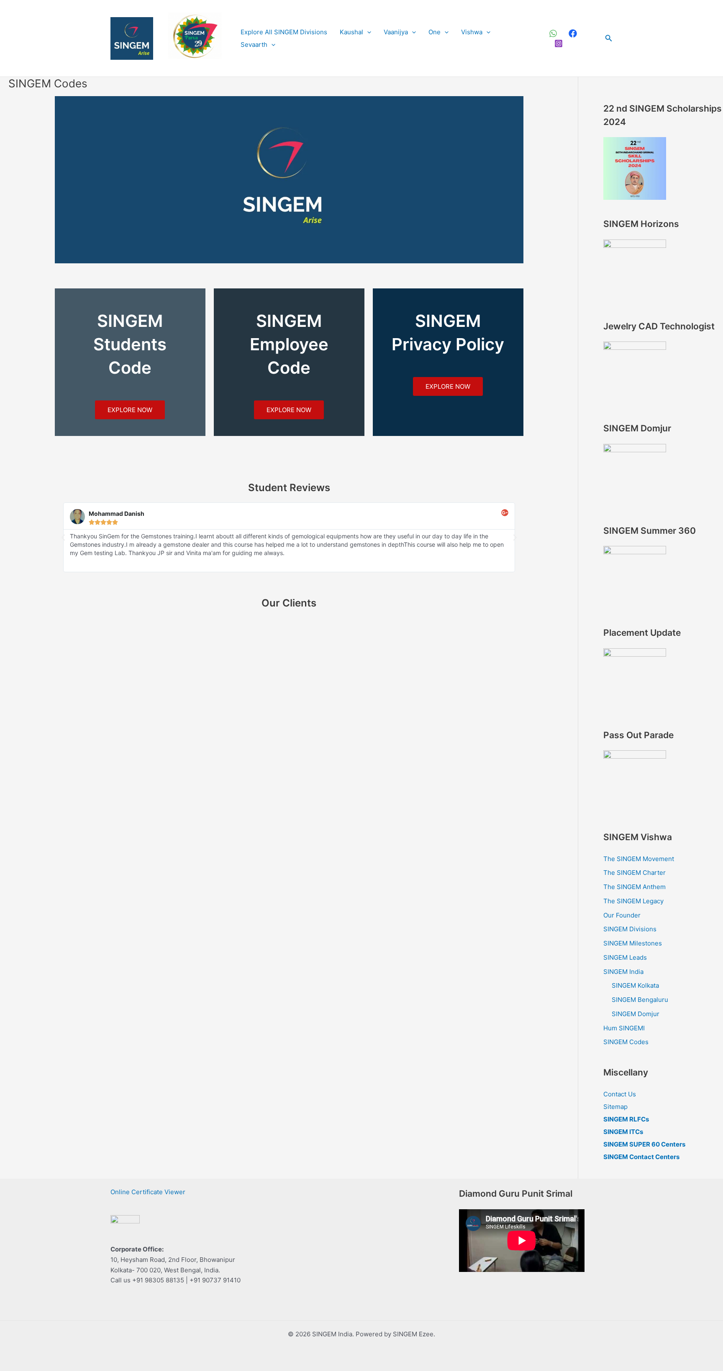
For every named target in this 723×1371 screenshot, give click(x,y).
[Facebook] (572, 33)
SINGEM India (623, 972)
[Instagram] (558, 43)
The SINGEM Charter (634, 873)
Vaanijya (396, 32)
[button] (367, 32)
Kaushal (351, 32)
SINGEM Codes (626, 1042)
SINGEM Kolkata (635, 985)
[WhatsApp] (553, 33)
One (434, 32)
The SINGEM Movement (638, 859)
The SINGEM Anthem (634, 887)
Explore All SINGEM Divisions (284, 32)
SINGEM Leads (625, 957)
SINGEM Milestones (632, 943)
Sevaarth (254, 44)
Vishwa (471, 32)
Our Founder (622, 915)
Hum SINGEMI (624, 1028)
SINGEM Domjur (635, 1014)
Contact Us (619, 1094)
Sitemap (615, 1107)
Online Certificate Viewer (147, 1192)
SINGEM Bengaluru (640, 1000)
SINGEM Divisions (629, 929)
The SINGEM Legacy (633, 901)
